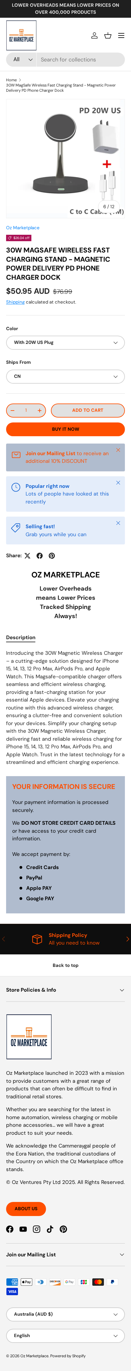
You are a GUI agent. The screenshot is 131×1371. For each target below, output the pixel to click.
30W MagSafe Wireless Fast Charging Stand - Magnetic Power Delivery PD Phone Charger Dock (61, 88)
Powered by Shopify (68, 1355)
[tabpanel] (65, 707)
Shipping (15, 302)
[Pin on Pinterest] (52, 556)
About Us (26, 1209)
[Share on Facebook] (40, 556)
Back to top (66, 965)
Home (11, 80)
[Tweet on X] (27, 556)
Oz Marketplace (23, 228)
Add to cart (87, 410)
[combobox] (65, 60)
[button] (108, 35)
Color (12, 329)
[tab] (20, 637)
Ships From (18, 362)
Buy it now (65, 429)
